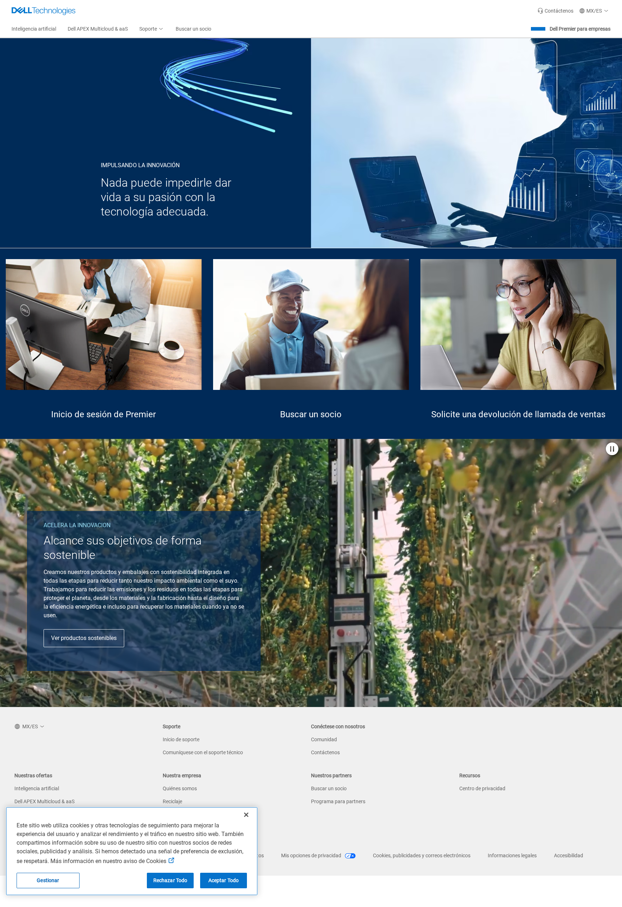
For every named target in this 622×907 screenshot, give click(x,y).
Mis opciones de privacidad (311, 855)
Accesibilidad (568, 855)
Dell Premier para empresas (580, 29)
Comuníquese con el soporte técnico (203, 752)
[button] (594, 11)
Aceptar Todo (223, 880)
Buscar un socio (311, 414)
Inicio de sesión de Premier (103, 414)
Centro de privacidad (482, 788)
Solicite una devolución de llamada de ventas (518, 414)
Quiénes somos (180, 788)
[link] (555, 11)
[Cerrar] (246, 815)
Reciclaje (172, 801)
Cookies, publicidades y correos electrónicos (421, 855)
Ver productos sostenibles (84, 638)
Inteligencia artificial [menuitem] (34, 29)
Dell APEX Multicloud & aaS (44, 801)
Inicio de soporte (181, 739)
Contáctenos (325, 752)
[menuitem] (152, 29)
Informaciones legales (512, 855)
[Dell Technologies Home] (43, 11)
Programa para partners (338, 801)
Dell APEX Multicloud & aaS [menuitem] (98, 29)
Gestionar (48, 880)
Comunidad (324, 739)
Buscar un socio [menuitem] (193, 29)
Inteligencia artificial (36, 788)
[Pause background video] (612, 450)
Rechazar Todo (170, 880)
